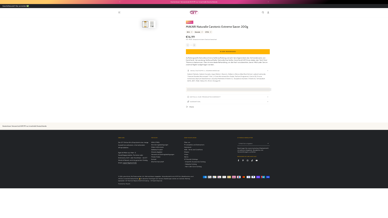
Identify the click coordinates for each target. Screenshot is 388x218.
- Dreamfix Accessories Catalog (195, 161)
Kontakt (153, 159)
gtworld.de (126, 176)
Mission (186, 152)
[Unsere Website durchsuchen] (263, 12)
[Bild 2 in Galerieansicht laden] (152, 24)
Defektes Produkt (157, 149)
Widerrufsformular (157, 147)
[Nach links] (120, 2)
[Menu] (119, 12)
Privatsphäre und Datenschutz (194, 145)
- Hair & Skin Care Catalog (193, 166)
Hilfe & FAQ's (155, 142)
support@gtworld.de (130, 163)
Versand (195, 39)
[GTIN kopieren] (210, 32)
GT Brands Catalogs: (191, 159)
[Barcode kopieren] (202, 32)
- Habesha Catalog (190, 164)
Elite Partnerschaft (157, 161)
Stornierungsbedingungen (159, 145)
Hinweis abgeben (156, 152)
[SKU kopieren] (191, 32)
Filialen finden (155, 157)
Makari (189, 22)
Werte (186, 157)
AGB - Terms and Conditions (193, 149)
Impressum (187, 147)
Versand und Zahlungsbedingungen (162, 154)
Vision (186, 154)
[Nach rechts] (268, 2)
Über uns (187, 142)
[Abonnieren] (268, 143)
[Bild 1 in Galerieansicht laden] (145, 24)
